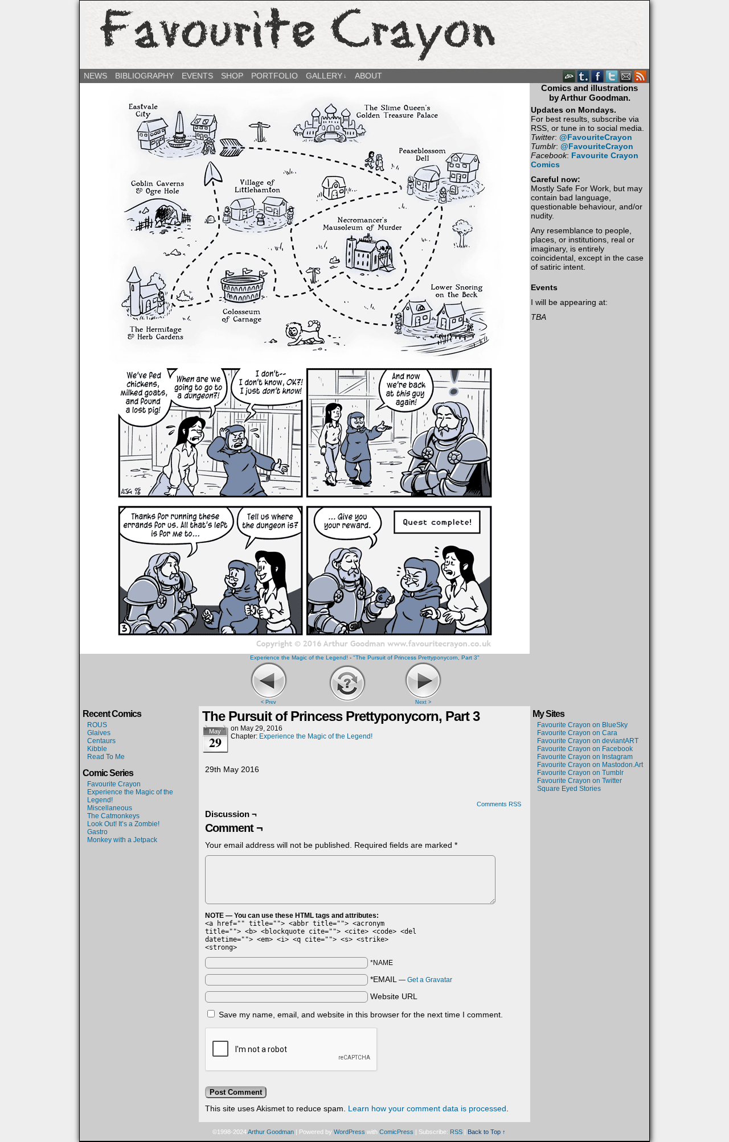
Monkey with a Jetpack (122, 840)
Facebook (598, 76)
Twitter (612, 76)
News (95, 75)
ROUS (97, 725)
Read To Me (106, 757)
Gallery (326, 75)
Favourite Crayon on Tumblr (580, 773)
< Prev (268, 702)
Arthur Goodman (271, 1131)
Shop (232, 75)
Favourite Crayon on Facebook (585, 749)
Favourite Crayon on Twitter (579, 781)
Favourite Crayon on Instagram (585, 757)
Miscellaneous (109, 808)
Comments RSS (499, 804)
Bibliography (144, 75)
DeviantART (569, 76)
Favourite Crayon (364, 35)
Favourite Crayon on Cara (577, 733)
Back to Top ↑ (487, 1131)
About (368, 75)
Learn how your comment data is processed (427, 1108)
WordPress (349, 1131)
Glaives (98, 733)
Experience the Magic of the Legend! (299, 657)
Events (197, 75)
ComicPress (396, 1131)
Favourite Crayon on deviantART (587, 741)
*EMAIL (411, 979)
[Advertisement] (589, 833)
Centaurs (101, 741)
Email (626, 76)
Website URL (393, 996)
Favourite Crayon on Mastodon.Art (590, 765)
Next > (423, 702)
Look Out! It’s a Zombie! (123, 824)
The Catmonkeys (113, 816)
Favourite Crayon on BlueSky (582, 725)
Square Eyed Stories (569, 789)
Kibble (97, 749)
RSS (640, 76)
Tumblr (583, 76)
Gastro (97, 832)
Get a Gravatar (429, 980)
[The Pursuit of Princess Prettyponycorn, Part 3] (304, 649)
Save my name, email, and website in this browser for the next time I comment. (361, 1014)
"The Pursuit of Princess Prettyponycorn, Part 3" (416, 657)
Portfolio (274, 75)
